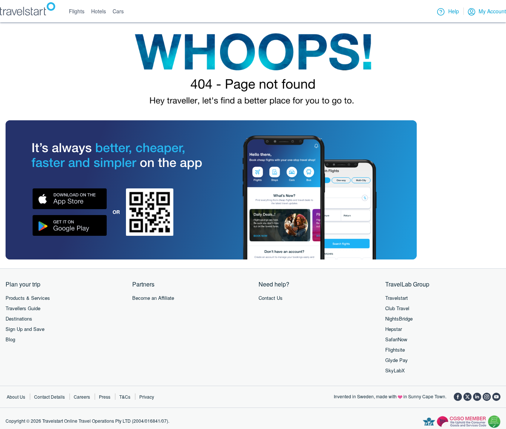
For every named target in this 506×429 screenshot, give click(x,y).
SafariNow (396, 339)
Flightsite (395, 349)
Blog (10, 339)
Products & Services (28, 297)
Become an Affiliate (153, 297)
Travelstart (396, 297)
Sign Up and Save (25, 328)
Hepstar (393, 328)
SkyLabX (395, 370)
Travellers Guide (23, 308)
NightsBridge (399, 318)
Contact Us (271, 297)
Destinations (19, 318)
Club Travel (397, 308)
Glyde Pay (396, 359)
